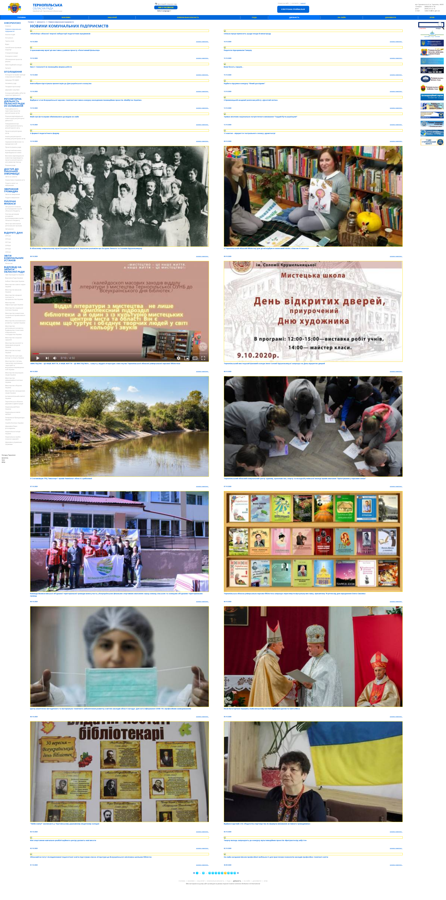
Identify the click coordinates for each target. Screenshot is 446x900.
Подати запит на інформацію (11, 184)
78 (235, 873)
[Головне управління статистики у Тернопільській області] (432, 124)
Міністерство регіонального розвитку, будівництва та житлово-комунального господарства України (14, 330)
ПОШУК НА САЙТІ (283, 3)
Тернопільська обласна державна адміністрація (14, 402)
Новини (8, 26)
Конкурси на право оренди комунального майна (15, 76)
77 (231, 873)
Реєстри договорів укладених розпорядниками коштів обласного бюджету (14, 217)
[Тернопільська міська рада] (432, 79)
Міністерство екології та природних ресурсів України (14, 345)
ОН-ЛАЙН (342, 17)
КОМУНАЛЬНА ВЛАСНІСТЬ (188, 17)
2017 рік (8, 242)
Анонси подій (10, 34)
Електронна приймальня (293, 9)
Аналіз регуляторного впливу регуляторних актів (15, 137)
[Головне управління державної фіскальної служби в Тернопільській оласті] (432, 142)
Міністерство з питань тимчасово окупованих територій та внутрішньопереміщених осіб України (14, 365)
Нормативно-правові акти (15, 180)
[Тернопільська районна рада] (432, 88)
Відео (7, 44)
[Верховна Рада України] (432, 34)
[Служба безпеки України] (432, 70)
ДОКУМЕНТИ (390, 17)
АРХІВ (432, 17)
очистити (422, 28)
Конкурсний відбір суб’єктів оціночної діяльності (15, 94)
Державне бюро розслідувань (11, 427)
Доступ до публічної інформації (11, 171)
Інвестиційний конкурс (13, 65)
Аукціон (8, 68)
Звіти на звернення (12, 194)
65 (203, 873)
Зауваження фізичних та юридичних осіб (14, 143)
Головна (31, 22)
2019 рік (8, 249)
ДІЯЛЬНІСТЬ (294, 17)
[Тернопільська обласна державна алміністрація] (432, 52)
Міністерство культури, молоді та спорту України (14, 357)
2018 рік (8, 245)
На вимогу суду (10, 83)
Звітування (9, 229)
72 (216, 873)
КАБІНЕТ (303, 3)
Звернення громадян (11, 190)
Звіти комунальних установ (13, 258)
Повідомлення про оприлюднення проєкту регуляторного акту (14, 126)
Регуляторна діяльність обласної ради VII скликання (14, 102)
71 (213, 873)
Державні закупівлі (12, 90)
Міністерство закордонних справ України (15, 392)
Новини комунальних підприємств (13, 30)
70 (209, 873)
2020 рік (8, 252)
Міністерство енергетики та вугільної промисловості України (15, 315)
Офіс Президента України (14, 275)
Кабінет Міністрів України (14, 281)
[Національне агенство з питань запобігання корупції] (432, 61)
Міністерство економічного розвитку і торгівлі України (15, 322)
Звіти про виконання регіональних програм (13, 225)
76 (228, 873)
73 (219, 873)
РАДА (254, 17)
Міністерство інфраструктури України (14, 304)
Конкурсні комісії (11, 56)
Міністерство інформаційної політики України (14, 380)
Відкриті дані (13, 232)
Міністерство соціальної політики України (14, 309)
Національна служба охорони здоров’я (12, 438)
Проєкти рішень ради (13, 147)
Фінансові (9, 263)
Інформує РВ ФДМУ (12, 80)
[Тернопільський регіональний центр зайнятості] (432, 115)
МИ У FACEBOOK (166, 7)
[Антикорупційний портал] (432, 97)
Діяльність (41, 22)
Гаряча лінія (9, 41)
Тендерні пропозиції (12, 86)
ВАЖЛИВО (66, 17)
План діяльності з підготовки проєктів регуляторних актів (12, 111)
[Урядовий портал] (432, 43)
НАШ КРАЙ (112, 17)
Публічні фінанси (10, 202)
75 (225, 873)
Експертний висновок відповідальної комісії (13, 151)
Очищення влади (11, 53)
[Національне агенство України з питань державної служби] (432, 106)
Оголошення (13, 71)
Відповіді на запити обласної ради (14, 269)
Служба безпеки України (14, 423)
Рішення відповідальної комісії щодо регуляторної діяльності (14, 118)
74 (222, 873)
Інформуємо (12, 23)
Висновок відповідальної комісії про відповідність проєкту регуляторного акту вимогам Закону (14, 159)
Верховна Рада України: (14, 278)
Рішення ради (10, 165)
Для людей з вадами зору (167, 4)
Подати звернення (12, 198)
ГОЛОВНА (22, 17)
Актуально (9, 38)
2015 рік (8, 236)
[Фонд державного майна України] (432, 133)
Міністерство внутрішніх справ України (14, 374)
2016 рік (8, 239)
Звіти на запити (11, 177)
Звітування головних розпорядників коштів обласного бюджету (13, 209)
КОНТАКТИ (295, 3)
